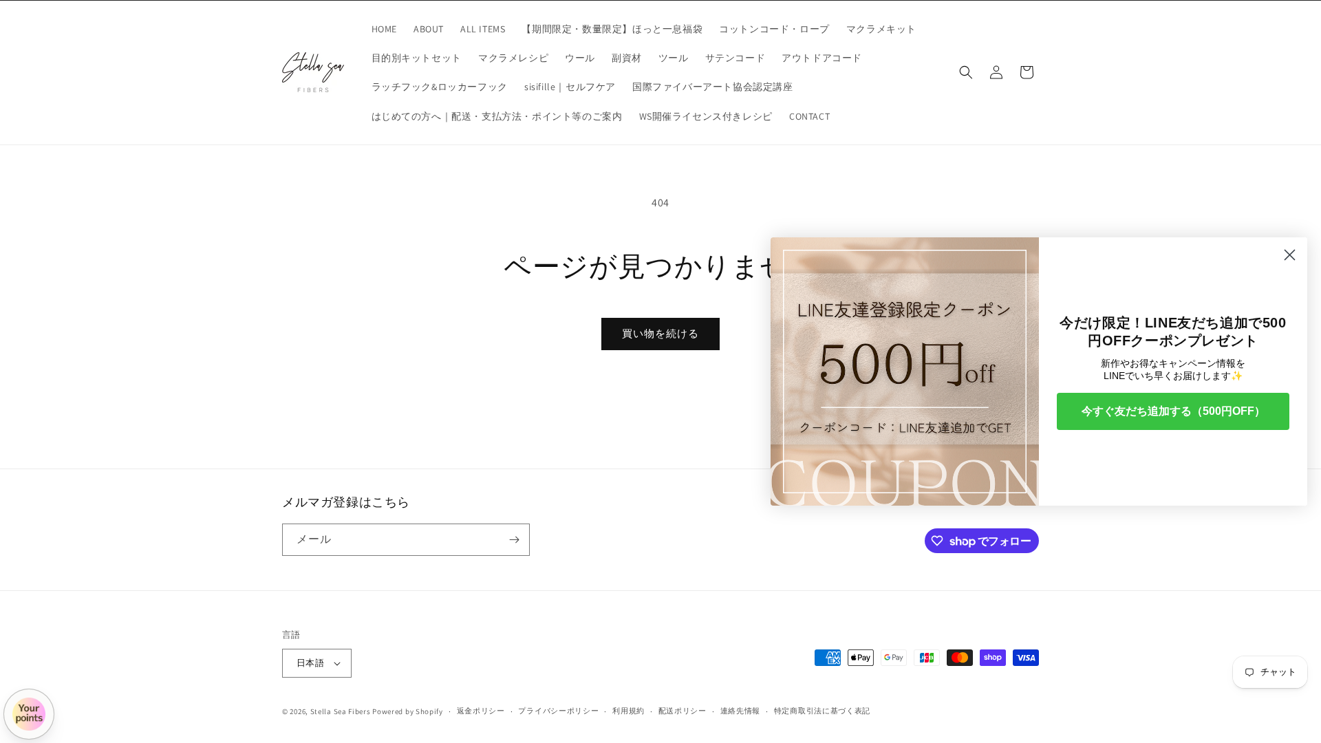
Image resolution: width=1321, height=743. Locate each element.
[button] (966, 72)
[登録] (514, 540)
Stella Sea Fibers (340, 711)
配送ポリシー (682, 710)
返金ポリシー (481, 710)
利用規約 (628, 710)
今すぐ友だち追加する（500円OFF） (1173, 411)
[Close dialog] (1290, 255)
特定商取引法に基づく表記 (822, 710)
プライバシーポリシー (558, 710)
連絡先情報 (740, 710)
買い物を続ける (660, 333)
